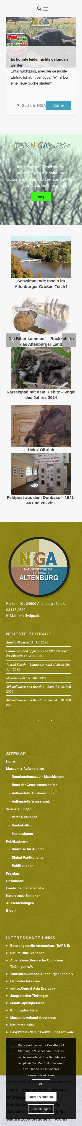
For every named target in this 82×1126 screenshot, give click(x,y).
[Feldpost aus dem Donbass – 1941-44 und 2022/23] (41, 474)
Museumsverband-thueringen (33, 1017)
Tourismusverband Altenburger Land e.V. (42, 973)
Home (10, 761)
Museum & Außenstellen (25, 768)
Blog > (11, 910)
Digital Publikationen (28, 857)
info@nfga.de (29, 615)
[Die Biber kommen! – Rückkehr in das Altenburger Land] (41, 315)
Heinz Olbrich (41, 450)
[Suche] (37, 9)
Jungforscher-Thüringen (29, 995)
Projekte (12, 873)
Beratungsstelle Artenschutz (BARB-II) (40, 945)
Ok (41, 1084)
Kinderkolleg (22, 825)
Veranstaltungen (19, 809)
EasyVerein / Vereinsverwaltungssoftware (42, 1032)
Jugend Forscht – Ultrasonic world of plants (35, 664)
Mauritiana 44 (15, 678)
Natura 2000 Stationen (23, 895)
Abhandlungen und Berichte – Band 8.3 (32, 700)
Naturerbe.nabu (22, 1024)
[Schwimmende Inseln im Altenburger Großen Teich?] (41, 257)
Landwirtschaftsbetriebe (25, 888)
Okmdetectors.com (25, 981)
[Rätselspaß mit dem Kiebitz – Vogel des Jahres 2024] (41, 368)
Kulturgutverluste (24, 1010)
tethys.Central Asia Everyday (32, 988)
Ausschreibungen (17, 642)
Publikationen (17, 841)
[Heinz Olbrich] (41, 426)
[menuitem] (37, 9)
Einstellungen (41, 1109)
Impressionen (22, 833)
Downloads (15, 880)
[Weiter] (69, 340)
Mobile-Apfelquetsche (27, 1003)
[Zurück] (13, 340)
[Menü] (47, 9)
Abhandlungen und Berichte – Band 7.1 (32, 686)
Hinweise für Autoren (28, 849)
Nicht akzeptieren (41, 1096)
